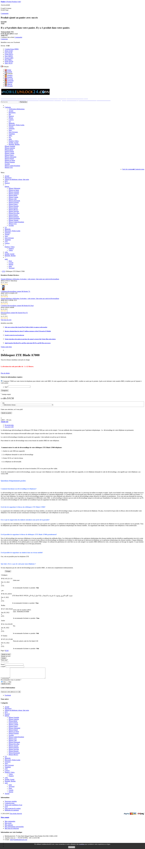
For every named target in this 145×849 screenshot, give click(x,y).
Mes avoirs (8, 823)
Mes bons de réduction (12, 828)
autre (10, 139)
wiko (6, 252)
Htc (10, 114)
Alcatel (11, 111)
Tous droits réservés (16, 813)
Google (11, 263)
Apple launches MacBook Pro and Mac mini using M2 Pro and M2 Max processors (28, 343)
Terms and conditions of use (13, 805)
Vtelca (11, 250)
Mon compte (5, 817)
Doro (10, 261)
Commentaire (5, 678)
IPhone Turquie (13, 220)
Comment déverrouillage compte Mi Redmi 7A (15, 291)
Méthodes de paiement (12, 810)
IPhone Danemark (14, 201)
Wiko (10, 135)
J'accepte (72, 847)
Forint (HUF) (9, 54)
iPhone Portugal (14, 216)
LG (10, 121)
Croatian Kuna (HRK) (12, 49)
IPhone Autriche (10, 148)
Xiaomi (11, 127)
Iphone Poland (9, 151)
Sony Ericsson (13, 132)
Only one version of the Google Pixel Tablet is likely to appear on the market (26, 327)
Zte (10, 137)
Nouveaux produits (11, 801)
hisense (11, 264)
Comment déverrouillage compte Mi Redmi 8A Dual (17, 305)
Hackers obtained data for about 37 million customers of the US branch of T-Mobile (28, 331)
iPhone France (9, 155)
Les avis (9, 427)
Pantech (11, 248)
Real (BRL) (8, 60)
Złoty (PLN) (9, 63)
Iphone (7, 186)
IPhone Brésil (9, 150)
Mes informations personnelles (14, 826)
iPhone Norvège (14, 211)
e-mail (3, 666)
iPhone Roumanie (14, 218)
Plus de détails (5, 373)
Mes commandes (10, 821)
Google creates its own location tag (14, 335)
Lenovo (11, 119)
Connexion (4, 39)
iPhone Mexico (13, 209)
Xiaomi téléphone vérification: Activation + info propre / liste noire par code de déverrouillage (30, 279)
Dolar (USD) (9, 51)
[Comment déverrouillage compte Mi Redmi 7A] (3, 289)
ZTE (6, 241)
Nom (3, 664)
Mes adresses (9, 825)
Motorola (12, 123)
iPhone (11, 118)
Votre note (4, 660)
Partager (8, 571)
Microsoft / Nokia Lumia (17, 125)
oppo (10, 266)
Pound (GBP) (9, 58)
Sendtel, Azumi (14, 142)
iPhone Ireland (9, 158)
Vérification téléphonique (17, 109)
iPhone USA (9, 167)
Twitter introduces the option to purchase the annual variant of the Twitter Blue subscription (30, 339)
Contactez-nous (9, 803)
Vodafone (12, 134)
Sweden (7, 164)
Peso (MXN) (9, 56)
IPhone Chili (13, 199)
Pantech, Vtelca (14, 141)
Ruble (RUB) (9, 61)
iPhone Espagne (10, 162)
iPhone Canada (9, 153)
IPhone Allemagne (10, 157)
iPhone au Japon (10, 160)
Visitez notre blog (6, 347)
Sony (10, 130)
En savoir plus (9, 425)
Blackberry (12, 112)
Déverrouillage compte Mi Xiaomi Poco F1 (14, 313)
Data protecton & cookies (13, 808)
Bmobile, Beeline (14, 144)
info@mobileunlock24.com (18, 839)
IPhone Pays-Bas (14, 213)
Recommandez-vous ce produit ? (11, 680)
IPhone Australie (10, 146)
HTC (6, 181)
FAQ (6, 806)
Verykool (11, 268)
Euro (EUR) (8, 52)
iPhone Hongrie (14, 206)
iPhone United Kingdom (12, 165)
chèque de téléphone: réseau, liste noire (17, 179)
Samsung (12, 128)
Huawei (11, 116)
